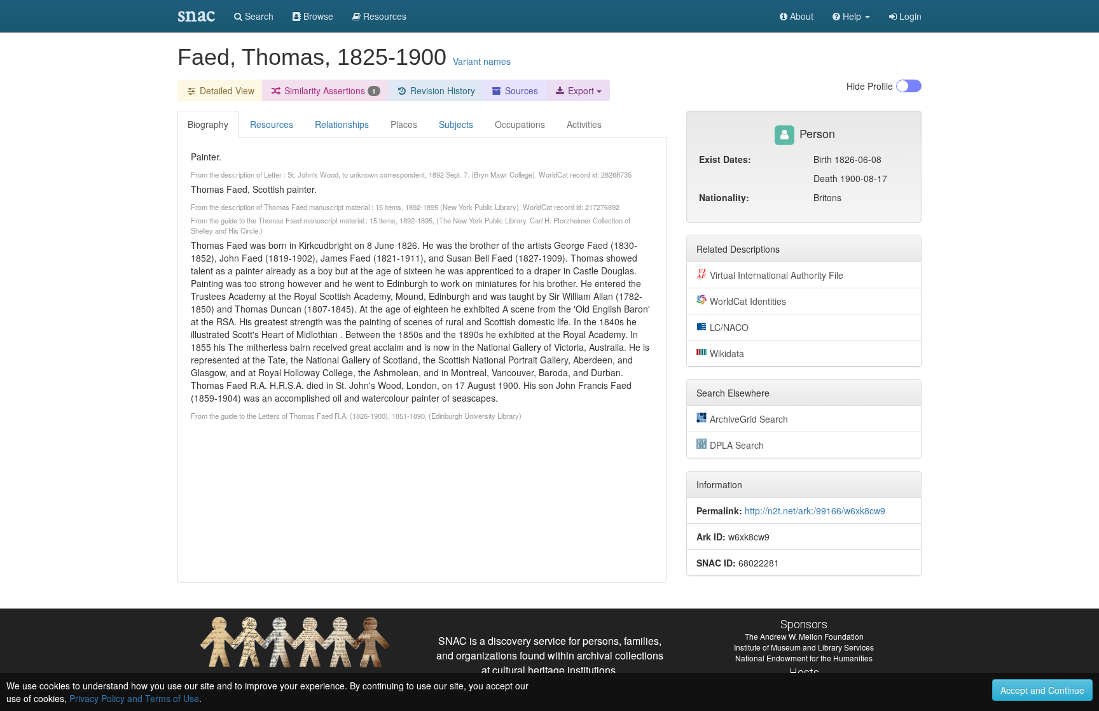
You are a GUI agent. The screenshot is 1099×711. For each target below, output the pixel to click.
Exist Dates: (725, 159)
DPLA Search (737, 445)
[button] (851, 16)
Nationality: (724, 197)
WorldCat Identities (748, 301)
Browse (317, 16)
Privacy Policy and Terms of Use (134, 698)
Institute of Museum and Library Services (804, 647)
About (800, 16)
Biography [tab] (208, 124)
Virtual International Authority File (776, 275)
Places (404, 124)
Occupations (520, 124)
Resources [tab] (271, 124)
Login (909, 16)
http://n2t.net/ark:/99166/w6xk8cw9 (815, 510)
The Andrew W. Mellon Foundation (804, 636)
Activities (584, 124)
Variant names (482, 61)
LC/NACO (729, 327)
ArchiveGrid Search (749, 418)
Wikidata (727, 353)
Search (257, 16)
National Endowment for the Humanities (804, 657)
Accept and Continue (1042, 690)
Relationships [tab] (342, 124)
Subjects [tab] (456, 124)
